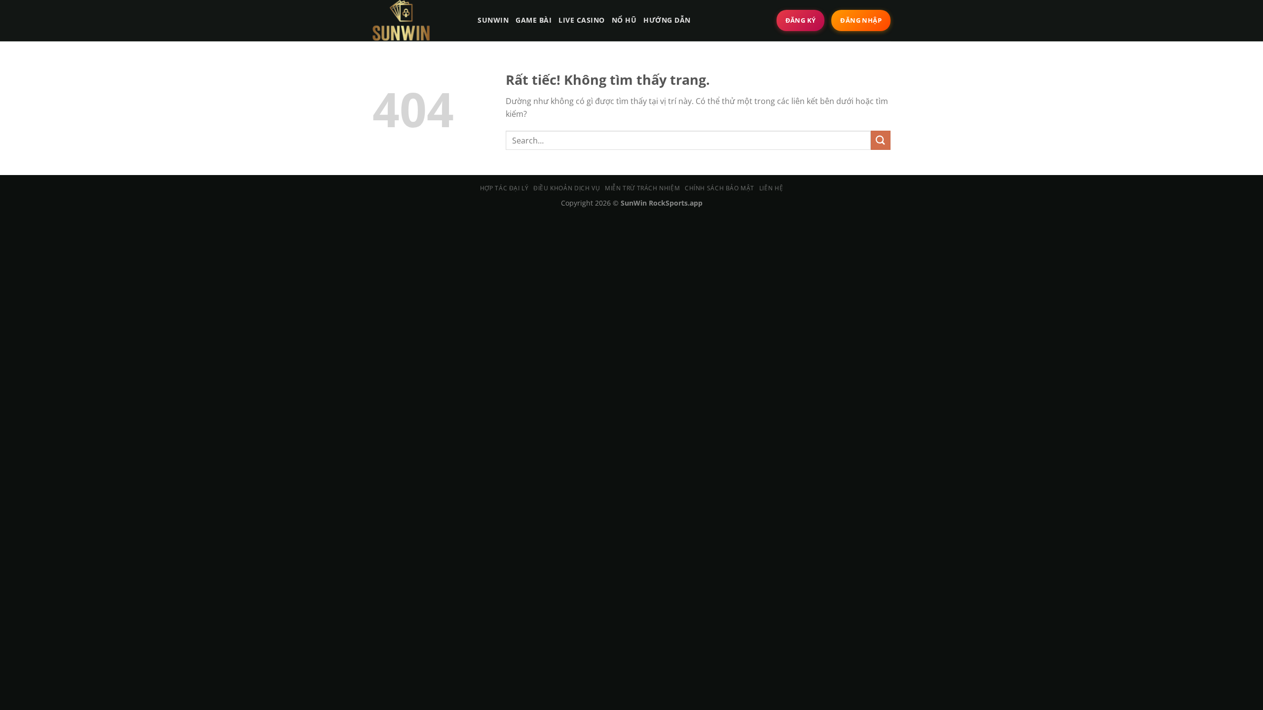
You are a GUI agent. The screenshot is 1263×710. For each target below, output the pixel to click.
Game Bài (534, 20)
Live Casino (581, 20)
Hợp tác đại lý (504, 188)
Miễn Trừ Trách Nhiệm (642, 188)
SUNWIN (493, 20)
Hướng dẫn (667, 20)
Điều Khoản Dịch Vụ (566, 188)
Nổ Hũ (624, 20)
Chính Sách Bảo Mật (719, 188)
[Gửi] (881, 140)
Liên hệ (771, 188)
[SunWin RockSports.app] (415, 20)
